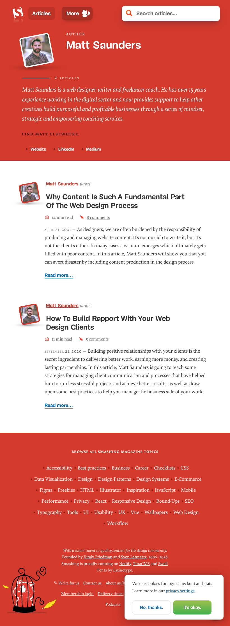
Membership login (77, 593)
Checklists (164, 468)
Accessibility (59, 468)
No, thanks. (151, 607)
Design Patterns (114, 479)
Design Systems (152, 479)
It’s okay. (192, 607)
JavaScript (165, 490)
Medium (93, 149)
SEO (189, 501)
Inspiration (138, 490)
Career (142, 468)
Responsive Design (131, 501)
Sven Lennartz (134, 557)
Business (121, 468)
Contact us (92, 583)
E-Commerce (187, 479)
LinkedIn (66, 149)
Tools (72, 512)
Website (38, 149)
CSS (185, 468)
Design (85, 479)
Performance (55, 501)
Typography (49, 512)
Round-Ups (168, 501)
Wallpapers (156, 512)
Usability (103, 512)
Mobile (188, 490)
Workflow (117, 523)
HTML (87, 490)
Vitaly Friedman (98, 557)
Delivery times (110, 593)
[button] (212, 13)
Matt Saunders (62, 184)
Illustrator (110, 490)
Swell (163, 563)
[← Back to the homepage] (18, 13)
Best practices (92, 468)
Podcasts (112, 604)
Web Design (186, 512)
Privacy (81, 501)
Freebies (66, 490)
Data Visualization (53, 479)
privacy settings (180, 591)
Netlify (125, 563)
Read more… (59, 275)
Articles (41, 13)
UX (121, 512)
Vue (135, 512)
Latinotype (122, 570)
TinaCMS (141, 563)
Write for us (68, 583)
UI (86, 512)
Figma (46, 490)
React (101, 501)
